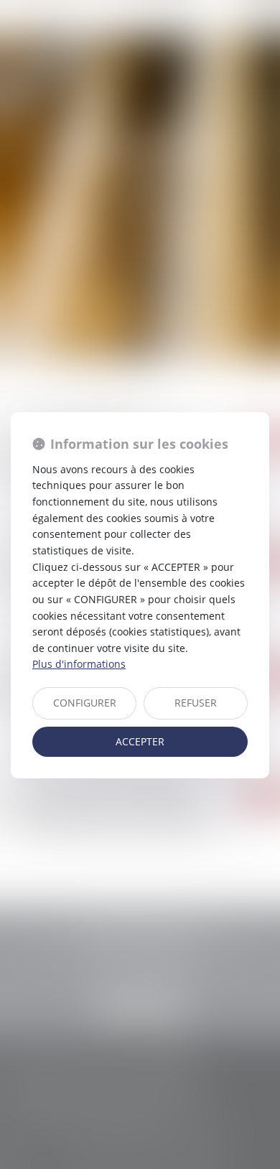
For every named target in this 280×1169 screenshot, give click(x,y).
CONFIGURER (84, 702)
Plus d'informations (79, 664)
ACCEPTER (140, 741)
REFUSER (195, 702)
